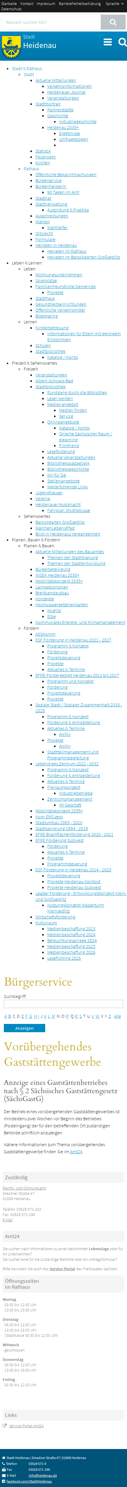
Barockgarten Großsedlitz (59, 522)
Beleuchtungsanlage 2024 (72, 940)
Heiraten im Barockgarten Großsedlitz (83, 257)
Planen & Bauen (39, 545)
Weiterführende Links (67, 487)
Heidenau (39, 41)
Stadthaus (45, 298)
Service (66, 416)
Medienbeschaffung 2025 (71, 946)
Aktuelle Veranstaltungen (71, 457)
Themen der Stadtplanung (72, 557)
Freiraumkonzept (63, 787)
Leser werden (60, 398)
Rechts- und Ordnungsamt (24, 1188)
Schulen (43, 345)
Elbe (51, 616)
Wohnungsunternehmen (58, 274)
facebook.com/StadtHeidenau (29, 1481)
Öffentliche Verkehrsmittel (60, 310)
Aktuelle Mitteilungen (55, 80)
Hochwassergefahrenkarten (61, 604)
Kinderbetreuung (52, 328)
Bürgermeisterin (50, 186)
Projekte (55, 292)
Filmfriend (69, 445)
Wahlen (42, 221)
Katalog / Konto (62, 357)
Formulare (45, 239)
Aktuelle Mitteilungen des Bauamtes (69, 551)
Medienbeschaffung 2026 (71, 952)
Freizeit (31, 369)
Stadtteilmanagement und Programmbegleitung (73, 755)
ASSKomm (45, 634)
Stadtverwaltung (51, 204)
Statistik (43, 151)
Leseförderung (61, 451)
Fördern (31, 628)
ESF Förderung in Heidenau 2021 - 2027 (73, 640)
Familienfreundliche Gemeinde (65, 286)
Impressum (46, 3)
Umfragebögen (73, 139)
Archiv (65, 734)
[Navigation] (107, 41)
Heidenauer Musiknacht (58, 504)
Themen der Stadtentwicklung (76, 563)
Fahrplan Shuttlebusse (68, 510)
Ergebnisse (69, 133)
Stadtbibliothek (50, 351)
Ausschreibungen (51, 216)
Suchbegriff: (15, 996)
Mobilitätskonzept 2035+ (59, 581)
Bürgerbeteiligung (52, 569)
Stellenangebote (63, 481)
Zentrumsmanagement (69, 799)
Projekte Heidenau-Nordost (73, 881)
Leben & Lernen (27, 263)
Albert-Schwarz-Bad (54, 381)
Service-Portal (62, 1268)
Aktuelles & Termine (66, 669)
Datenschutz (11, 8)
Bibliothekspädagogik (68, 463)
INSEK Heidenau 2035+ (57, 575)
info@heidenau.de (43, 1475)
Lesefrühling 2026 (64, 958)
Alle (117, 1016)
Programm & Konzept (68, 646)
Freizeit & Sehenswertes (34, 363)
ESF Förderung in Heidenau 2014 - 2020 (73, 870)
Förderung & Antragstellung (73, 722)
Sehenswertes (37, 516)
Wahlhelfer (57, 227)
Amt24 (76, 1151)
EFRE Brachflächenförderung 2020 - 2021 (74, 834)
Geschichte (57, 115)
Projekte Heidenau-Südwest (74, 887)
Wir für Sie (56, 475)
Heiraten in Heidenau (56, 245)
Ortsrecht (44, 233)
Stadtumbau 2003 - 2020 (58, 822)
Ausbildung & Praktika (68, 210)
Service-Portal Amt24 (26, 1425)
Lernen (30, 322)
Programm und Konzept (70, 681)
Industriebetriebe (76, 793)
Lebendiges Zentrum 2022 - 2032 (67, 763)
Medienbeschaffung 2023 (71, 928)
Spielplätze (46, 280)
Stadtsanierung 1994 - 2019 (61, 828)
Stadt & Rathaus (27, 68)
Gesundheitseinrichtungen (61, 304)
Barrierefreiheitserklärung (80, 3)
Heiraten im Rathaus (66, 251)
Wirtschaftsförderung (55, 917)
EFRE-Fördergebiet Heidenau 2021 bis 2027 (77, 675)
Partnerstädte (60, 110)
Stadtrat (43, 198)
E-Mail (8, 1219)
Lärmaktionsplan (51, 587)
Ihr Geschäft (70, 805)
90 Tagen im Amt (63, 192)
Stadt (29, 74)
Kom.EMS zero (49, 816)
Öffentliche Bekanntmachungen (66, 174)
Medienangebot (62, 404)
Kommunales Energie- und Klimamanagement (80, 622)
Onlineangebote (63, 422)
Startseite (9, 3)
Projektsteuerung (63, 657)
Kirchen (42, 163)
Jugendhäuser (49, 492)
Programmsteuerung (67, 864)
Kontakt (26, 3)
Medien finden (73, 410)
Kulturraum (46, 923)
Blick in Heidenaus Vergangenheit (67, 534)
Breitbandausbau (52, 593)
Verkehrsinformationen (69, 86)
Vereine (42, 498)
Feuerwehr (45, 157)
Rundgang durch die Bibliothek (77, 392)
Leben (30, 269)
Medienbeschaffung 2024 (71, 934)
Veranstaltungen (63, 98)
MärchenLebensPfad (55, 528)
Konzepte (44, 599)
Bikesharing (46, 316)
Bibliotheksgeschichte (68, 469)
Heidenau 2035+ (63, 127)
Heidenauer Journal (66, 92)
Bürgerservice (48, 180)
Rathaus (31, 168)
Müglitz (54, 610)
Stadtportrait (48, 104)
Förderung (57, 652)
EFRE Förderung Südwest (59, 840)
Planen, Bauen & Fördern (36, 540)
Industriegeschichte (78, 121)
